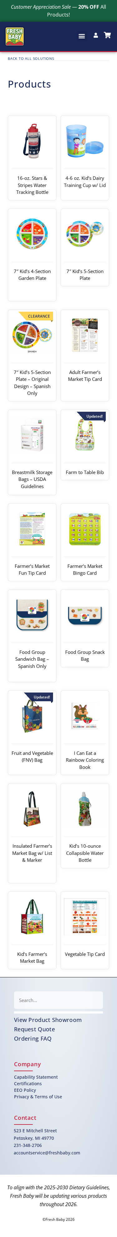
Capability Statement (36, 1077)
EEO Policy (25, 1090)
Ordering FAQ (33, 1038)
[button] (81, 36)
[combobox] (58, 1000)
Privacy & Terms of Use (38, 1097)
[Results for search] (58, 1012)
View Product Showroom (48, 1020)
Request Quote (34, 1029)
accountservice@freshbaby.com (47, 1153)
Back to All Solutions (31, 58)
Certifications (28, 1083)
